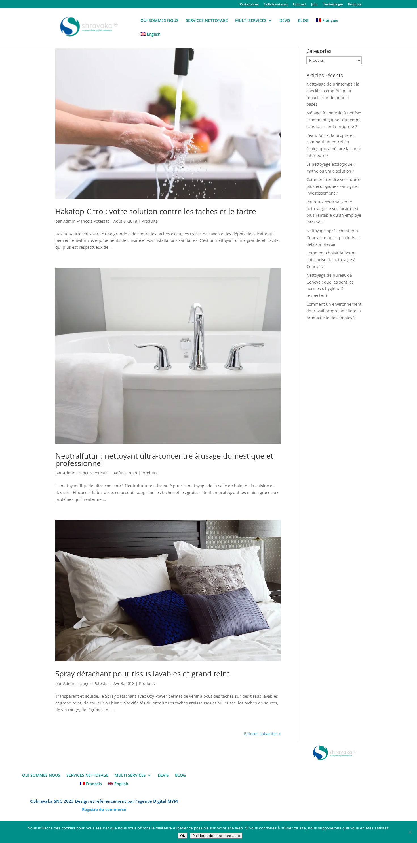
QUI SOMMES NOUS (159, 20)
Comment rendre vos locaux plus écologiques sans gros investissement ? (333, 186)
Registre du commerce (104, 809)
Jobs (314, 5)
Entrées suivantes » (262, 733)
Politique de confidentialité (216, 835)
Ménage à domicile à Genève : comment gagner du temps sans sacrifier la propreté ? (333, 119)
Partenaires (249, 5)
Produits (355, 5)
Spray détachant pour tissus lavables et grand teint (142, 674)
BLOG (303, 20)
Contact (299, 5)
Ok (182, 835)
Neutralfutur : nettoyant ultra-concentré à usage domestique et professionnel (164, 459)
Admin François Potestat (86, 221)
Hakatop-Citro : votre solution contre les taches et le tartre (155, 211)
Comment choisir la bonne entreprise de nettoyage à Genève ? (331, 259)
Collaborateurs (276, 5)
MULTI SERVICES (250, 20)
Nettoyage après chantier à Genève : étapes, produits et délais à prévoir (333, 237)
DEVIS (284, 20)
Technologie (333, 5)
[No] (410, 832)
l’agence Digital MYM (156, 801)
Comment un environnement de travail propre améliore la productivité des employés (333, 310)
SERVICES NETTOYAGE (207, 20)
